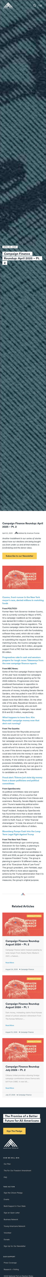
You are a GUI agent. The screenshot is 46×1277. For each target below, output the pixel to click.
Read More (10, 963)
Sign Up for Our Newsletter (15, 1246)
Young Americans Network (14, 1226)
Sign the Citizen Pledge (13, 1193)
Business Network (11, 1219)
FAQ (5, 1177)
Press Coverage (10, 1263)
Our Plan (7, 1164)
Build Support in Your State (14, 1206)
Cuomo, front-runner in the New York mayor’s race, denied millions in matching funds (23, 600)
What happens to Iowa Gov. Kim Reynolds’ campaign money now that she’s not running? (20, 720)
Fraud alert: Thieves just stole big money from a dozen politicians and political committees (22, 780)
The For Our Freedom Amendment (17, 1170)
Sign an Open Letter (12, 1213)
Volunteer (7, 1233)
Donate (7, 1239)
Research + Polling (11, 1269)
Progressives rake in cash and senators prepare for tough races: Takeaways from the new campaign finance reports (22, 660)
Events (6, 1199)
